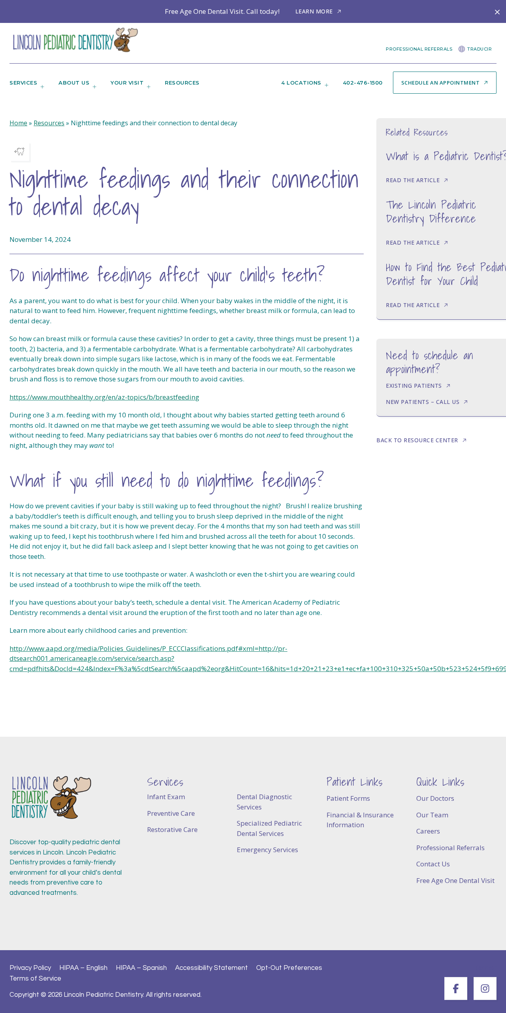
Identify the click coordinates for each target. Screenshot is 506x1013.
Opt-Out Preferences (289, 967)
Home (18, 123)
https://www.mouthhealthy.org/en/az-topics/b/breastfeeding (104, 397)
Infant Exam (166, 796)
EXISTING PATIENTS (414, 385)
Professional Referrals (419, 49)
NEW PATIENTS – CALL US (422, 402)
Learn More (314, 11)
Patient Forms (348, 798)
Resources (182, 82)
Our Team (432, 814)
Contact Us (433, 863)
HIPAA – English (83, 967)
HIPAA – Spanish (141, 967)
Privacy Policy (30, 967)
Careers (428, 831)
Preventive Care (171, 813)
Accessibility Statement (211, 967)
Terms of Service (35, 978)
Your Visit (127, 82)
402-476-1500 (363, 82)
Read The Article (413, 180)
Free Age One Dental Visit (455, 880)
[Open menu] (40, 89)
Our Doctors (435, 798)
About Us (74, 82)
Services (23, 82)
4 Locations (301, 82)
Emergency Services (267, 849)
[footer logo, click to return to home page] (51, 798)
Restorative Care (172, 829)
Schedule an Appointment (440, 82)
